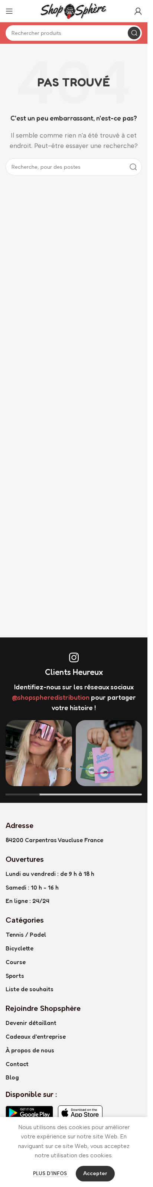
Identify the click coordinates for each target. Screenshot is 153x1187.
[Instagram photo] (39, 753)
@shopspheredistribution (50, 697)
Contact (17, 1064)
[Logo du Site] (73, 10)
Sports (15, 975)
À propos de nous (30, 1050)
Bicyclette (19, 948)
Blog (12, 1077)
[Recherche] (134, 33)
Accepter (95, 1173)
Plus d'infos (50, 1173)
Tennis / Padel (26, 934)
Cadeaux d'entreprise (36, 1036)
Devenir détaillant (31, 1022)
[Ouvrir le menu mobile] (9, 11)
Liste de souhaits (29, 989)
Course (16, 962)
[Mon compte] (138, 11)
